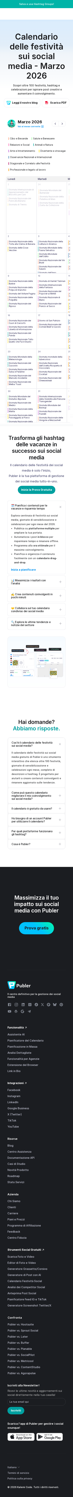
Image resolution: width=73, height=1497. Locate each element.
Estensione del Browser (22, 1065)
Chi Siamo (13, 1201)
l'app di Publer (28, 1423)
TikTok (11, 1120)
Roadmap (13, 1176)
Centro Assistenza (19, 1151)
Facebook (13, 1090)
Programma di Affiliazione (24, 1225)
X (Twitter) (14, 1114)
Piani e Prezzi (16, 1219)
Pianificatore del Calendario (25, 1040)
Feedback (13, 1231)
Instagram (13, 1096)
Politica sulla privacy (19, 1478)
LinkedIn (12, 1102)
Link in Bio (14, 1071)
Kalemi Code (24, 1487)
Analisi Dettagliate (19, 1052)
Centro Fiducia (16, 1237)
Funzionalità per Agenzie (23, 1059)
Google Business (18, 1108)
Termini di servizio (18, 1472)
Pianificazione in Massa (22, 1046)
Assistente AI (16, 1034)
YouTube (13, 1126)
